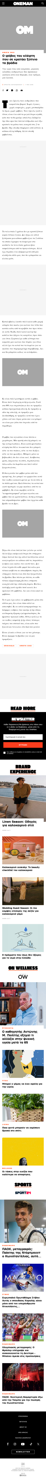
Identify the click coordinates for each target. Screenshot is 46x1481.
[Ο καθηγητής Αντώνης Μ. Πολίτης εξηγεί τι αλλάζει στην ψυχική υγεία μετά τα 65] (23, 1005)
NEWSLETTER (23, 1452)
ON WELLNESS (23, 968)
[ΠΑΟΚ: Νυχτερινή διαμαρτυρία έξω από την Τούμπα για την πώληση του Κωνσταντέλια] (23, 1377)
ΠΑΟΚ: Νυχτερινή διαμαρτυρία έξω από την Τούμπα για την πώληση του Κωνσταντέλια (22, 1400)
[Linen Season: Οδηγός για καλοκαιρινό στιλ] (23, 798)
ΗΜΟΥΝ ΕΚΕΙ (8, 52)
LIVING (5, 1124)
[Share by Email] (22, 90)
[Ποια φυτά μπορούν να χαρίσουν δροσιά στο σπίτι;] (23, 1108)
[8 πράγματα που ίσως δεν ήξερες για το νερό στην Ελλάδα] (23, 938)
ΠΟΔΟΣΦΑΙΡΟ (8, 1245)
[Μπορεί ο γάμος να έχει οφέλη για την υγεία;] (23, 1064)
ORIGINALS (9, 646)
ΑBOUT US (23, 1427)
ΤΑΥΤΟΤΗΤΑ (23, 1422)
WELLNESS (7, 1168)
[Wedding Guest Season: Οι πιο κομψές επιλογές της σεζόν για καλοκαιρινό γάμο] (23, 891)
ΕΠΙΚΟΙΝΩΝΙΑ (23, 1416)
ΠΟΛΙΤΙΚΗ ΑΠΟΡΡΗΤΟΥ (23, 1438)
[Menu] (3, 3)
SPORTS (23, 1185)
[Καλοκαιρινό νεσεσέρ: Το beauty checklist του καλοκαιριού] (23, 850)
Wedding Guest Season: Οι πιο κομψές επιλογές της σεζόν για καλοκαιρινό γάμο (20, 911)
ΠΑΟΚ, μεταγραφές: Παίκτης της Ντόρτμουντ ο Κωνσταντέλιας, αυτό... (21, 1252)
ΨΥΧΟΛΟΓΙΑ (8, 1028)
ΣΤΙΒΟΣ (5, 1294)
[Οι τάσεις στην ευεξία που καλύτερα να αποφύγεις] (23, 1152)
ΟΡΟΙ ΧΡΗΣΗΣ (23, 1432)
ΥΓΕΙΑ (5, 1080)
